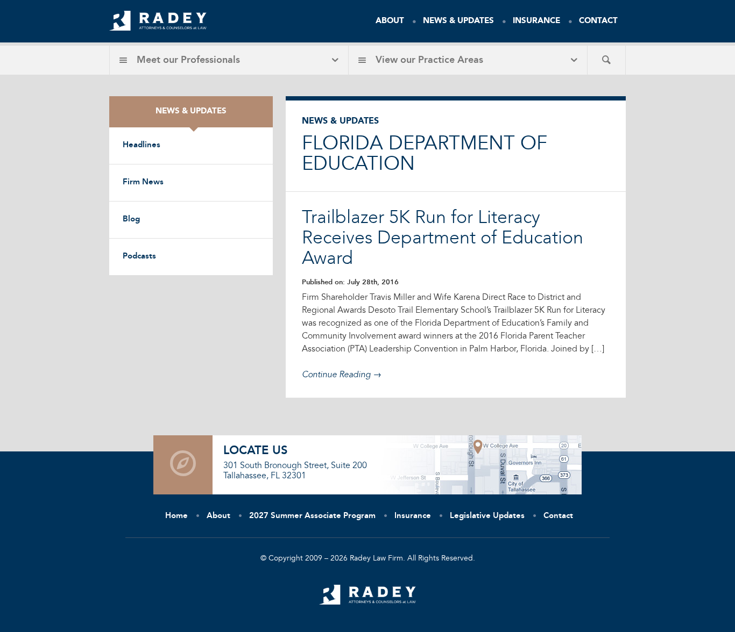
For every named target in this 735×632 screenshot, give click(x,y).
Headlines (141, 145)
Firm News (143, 182)
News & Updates (458, 21)
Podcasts (139, 257)
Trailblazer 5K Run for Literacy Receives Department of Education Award (442, 238)
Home (176, 516)
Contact (598, 21)
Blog (131, 220)
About (390, 21)
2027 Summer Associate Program (312, 516)
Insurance (536, 21)
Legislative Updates (487, 516)
